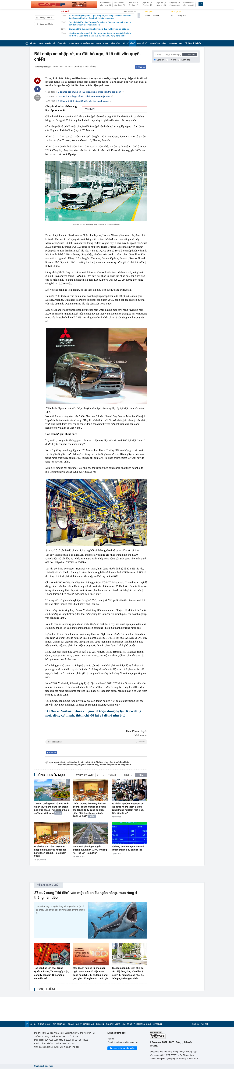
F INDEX (197, 43)
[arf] (96, 745)
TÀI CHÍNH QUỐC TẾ (119, 43)
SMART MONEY (102, 43)
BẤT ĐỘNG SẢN (59, 43)
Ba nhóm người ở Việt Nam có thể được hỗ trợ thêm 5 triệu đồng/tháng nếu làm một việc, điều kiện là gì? (128, 808)
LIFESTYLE (172, 43)
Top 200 (205, 1024)
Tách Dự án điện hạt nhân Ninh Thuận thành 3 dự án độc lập (128, 848)
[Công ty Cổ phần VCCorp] (175, 1035)
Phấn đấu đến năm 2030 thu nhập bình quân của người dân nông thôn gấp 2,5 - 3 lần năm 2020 (50, 851)
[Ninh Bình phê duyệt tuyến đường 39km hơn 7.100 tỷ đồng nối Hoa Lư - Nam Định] (90, 833)
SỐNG (163, 43)
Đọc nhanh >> (130, 12)
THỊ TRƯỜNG (154, 43)
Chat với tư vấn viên (124, 1048)
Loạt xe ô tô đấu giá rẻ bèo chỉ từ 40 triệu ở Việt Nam (84, 96)
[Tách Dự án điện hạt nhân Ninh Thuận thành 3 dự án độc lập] (129, 833)
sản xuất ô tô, (87, 762)
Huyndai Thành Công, (88, 765)
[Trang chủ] (26, 43)
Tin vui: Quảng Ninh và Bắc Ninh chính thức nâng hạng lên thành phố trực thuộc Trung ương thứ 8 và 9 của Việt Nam (51, 808)
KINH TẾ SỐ (142, 43)
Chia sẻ (141, 67)
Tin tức (172, 60)
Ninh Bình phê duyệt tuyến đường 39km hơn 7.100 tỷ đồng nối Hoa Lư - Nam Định (90, 849)
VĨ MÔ (132, 43)
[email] (37, 97)
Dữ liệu (188, 43)
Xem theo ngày (84, 775)
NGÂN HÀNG (89, 43)
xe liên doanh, (73, 762)
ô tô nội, (62, 762)
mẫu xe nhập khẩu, (108, 765)
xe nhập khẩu (124, 765)
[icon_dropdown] (201, 4)
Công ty (160, 60)
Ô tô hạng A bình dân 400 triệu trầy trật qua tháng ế (83, 101)
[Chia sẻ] (37, 89)
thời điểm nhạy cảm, (103, 762)
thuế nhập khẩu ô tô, (68, 765)
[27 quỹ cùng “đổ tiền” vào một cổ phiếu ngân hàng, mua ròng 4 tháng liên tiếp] (117, 920)
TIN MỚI (90, 109)
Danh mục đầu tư (46, 24)
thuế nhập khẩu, (121, 762)
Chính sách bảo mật (43, 1066)
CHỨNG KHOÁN (44, 43)
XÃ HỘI (33, 43)
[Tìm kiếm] (189, 54)
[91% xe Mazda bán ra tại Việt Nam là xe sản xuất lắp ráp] (96, 191)
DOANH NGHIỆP (75, 43)
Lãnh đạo (185, 60)
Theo (96, 742)
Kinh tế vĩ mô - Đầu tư (85, 66)
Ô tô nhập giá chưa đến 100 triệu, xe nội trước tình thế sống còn (89, 92)
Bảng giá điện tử (46, 18)
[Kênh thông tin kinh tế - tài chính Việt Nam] (64, 4)
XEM (141, 775)
